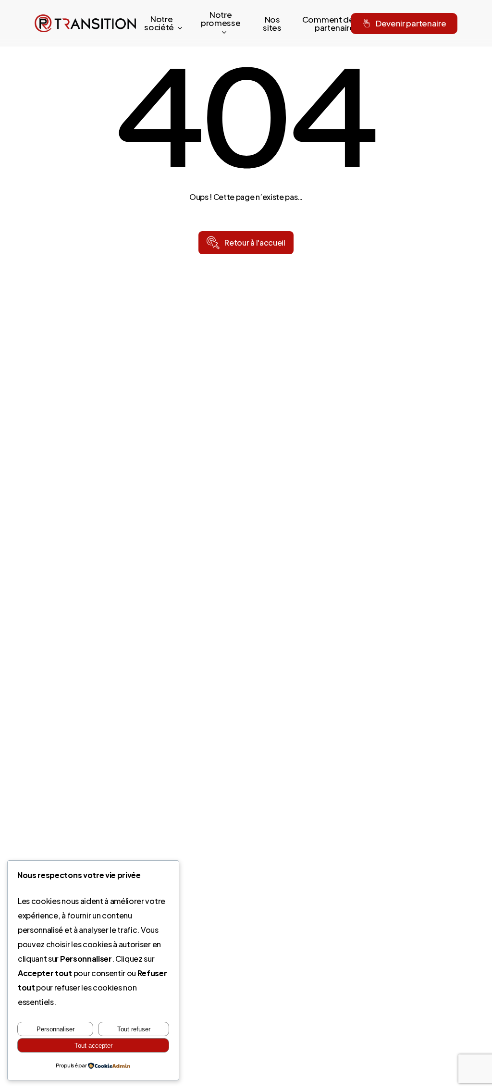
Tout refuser (133, 1029)
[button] (254, 243)
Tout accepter (93, 1045)
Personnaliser (55, 1029)
